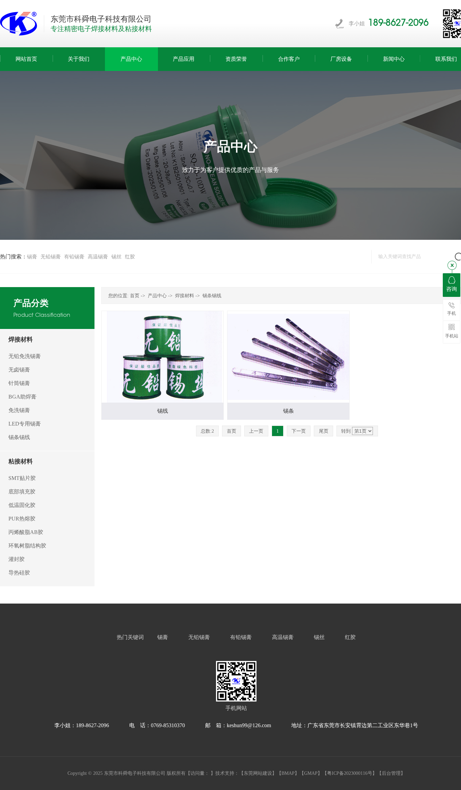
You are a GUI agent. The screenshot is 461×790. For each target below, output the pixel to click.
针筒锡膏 (19, 383)
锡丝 (116, 256)
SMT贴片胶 (22, 478)
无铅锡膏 (50, 256)
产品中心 (157, 295)
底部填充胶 (21, 491)
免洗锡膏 (19, 410)
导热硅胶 (19, 573)
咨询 (451, 289)
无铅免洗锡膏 (24, 356)
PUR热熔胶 (21, 518)
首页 (134, 295)
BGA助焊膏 (22, 397)
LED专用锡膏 (24, 424)
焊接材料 (20, 339)
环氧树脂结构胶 (27, 546)
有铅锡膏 (74, 256)
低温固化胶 (21, 505)
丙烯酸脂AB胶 (25, 532)
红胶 (130, 256)
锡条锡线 (19, 437)
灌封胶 (16, 559)
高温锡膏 (98, 256)
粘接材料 (20, 461)
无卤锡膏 (19, 370)
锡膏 (32, 256)
